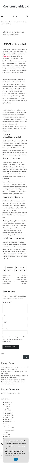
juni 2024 (7, 434)
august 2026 (8, 402)
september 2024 (9, 430)
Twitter (22, 267)
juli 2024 (7, 432)
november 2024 (9, 428)
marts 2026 (8, 411)
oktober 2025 (8, 419)
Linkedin (22, 270)
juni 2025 (7, 426)
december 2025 (9, 415)
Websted (5, 329)
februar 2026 (8, 413)
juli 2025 (7, 424)
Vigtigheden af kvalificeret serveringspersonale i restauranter (8, 280)
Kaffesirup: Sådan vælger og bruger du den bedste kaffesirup (22, 280)
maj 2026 (7, 407)
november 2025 (9, 417)
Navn (4, 315)
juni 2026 (7, 404)
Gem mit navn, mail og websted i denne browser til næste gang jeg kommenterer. (13, 339)
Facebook (10, 267)
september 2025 (9, 421)
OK (16, 459)
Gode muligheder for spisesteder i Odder (13, 380)
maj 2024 (7, 436)
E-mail (5, 322)
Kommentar (6, 302)
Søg (2, 353)
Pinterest (10, 270)
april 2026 (7, 409)
